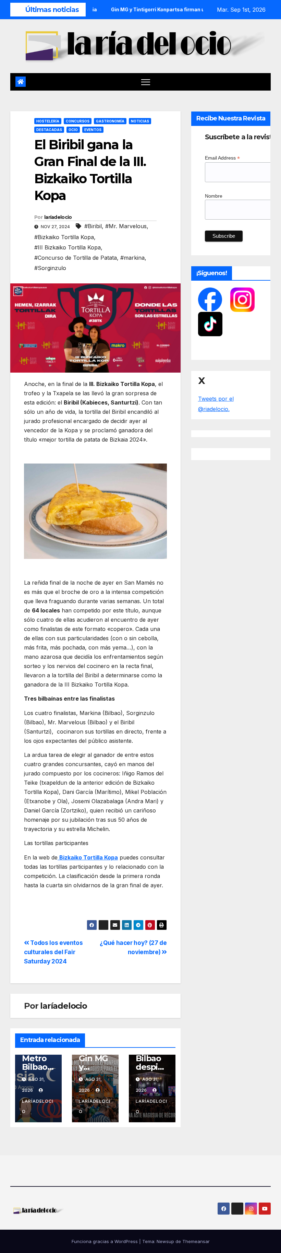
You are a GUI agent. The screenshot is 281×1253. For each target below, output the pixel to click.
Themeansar (196, 1241)
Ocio (73, 130)
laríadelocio (58, 217)
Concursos (77, 121)
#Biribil (93, 226)
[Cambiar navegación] (145, 82)
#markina (132, 257)
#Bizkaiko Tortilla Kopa (64, 237)
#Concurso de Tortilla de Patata (75, 257)
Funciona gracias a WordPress (105, 1241)
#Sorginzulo (50, 268)
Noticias (140, 121)
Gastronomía (110, 121)
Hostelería (47, 121)
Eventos (92, 130)
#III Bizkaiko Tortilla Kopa (67, 247)
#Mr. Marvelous (126, 226)
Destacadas (49, 130)
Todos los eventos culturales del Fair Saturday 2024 (53, 952)
